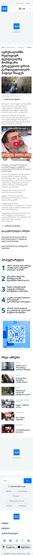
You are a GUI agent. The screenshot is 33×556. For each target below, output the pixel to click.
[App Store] (24, 546)
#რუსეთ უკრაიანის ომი (16, 501)
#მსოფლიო (16, 496)
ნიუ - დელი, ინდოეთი (20, 418)
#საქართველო (22, 491)
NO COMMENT (19, 412)
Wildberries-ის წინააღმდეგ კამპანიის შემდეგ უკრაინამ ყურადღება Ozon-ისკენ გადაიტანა (23, 368)
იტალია (18, 387)
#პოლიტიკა (22, 506)
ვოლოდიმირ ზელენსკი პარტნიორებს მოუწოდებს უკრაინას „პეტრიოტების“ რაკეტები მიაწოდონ (22, 380)
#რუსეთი (9, 506)
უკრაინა (18, 362)
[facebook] (4, 540)
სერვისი (5, 528)
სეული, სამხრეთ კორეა (22, 406)
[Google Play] (9, 546)
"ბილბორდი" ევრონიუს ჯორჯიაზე (22, 400)
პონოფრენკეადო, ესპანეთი (23, 431)
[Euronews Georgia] (4, 9)
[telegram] (16, 540)
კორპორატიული (9, 533)
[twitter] (22, 540)
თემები (5, 523)
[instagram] (10, 540)
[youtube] (28, 540)
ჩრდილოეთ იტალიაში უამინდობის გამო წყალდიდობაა (23, 393)
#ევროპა (9, 491)
